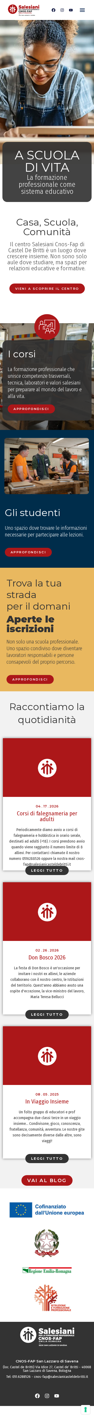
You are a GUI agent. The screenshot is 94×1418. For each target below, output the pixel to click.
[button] (82, 10)
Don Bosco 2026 (47, 957)
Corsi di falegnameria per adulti (47, 816)
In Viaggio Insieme (47, 1101)
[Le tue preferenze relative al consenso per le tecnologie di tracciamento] (85, 1409)
